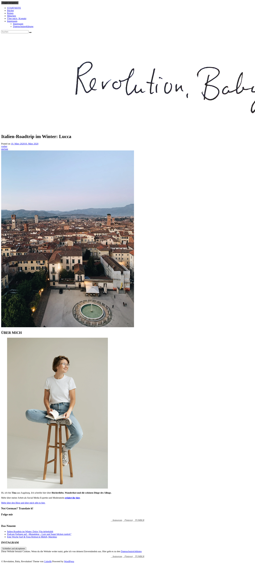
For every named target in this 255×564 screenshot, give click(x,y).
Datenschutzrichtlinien (131, 551)
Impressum (12, 21)
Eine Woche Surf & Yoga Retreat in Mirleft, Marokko (32, 537)
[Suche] (30, 32)
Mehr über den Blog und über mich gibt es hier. (23, 503)
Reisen (10, 13)
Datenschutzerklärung (23, 26)
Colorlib (48, 561)
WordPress (69, 561)
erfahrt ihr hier (72, 498)
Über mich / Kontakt (16, 18)
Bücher (10, 10)
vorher (4, 146)
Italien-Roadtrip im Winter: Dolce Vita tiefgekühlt (30, 531)
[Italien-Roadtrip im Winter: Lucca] (67, 326)
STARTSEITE (14, 8)
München (11, 16)
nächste (4, 149)
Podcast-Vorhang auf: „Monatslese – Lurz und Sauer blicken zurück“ (39, 534)
